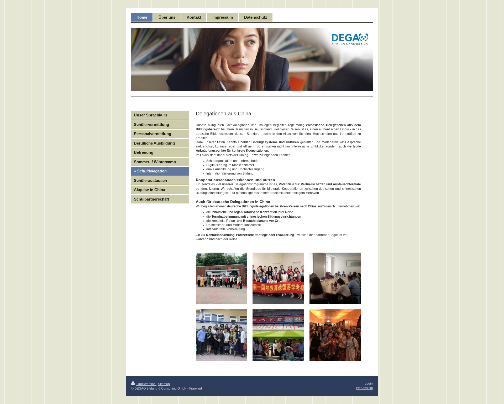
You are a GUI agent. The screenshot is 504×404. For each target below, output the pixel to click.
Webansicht (364, 388)
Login (369, 383)
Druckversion (146, 384)
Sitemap (164, 384)
